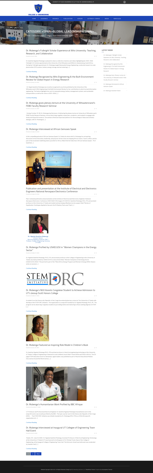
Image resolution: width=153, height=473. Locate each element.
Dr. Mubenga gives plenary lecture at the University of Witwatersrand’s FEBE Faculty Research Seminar (60, 104)
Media (107, 18)
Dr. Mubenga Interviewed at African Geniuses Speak (51, 129)
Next (38, 454)
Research (56, 18)
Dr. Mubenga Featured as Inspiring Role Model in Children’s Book (57, 345)
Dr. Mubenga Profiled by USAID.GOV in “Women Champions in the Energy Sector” (61, 248)
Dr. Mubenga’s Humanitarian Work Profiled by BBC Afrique (54, 404)
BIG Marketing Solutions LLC (78, 469)
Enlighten (97, 469)
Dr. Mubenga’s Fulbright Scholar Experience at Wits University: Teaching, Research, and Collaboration (61, 52)
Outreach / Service (93, 18)
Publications (68, 18)
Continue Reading (31, 71)
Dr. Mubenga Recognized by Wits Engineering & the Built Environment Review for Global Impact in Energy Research (60, 78)
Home (34, 18)
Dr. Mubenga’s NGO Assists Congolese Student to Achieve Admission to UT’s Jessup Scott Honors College (60, 291)
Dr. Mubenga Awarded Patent (112, 90)
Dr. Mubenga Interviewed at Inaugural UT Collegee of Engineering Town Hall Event (60, 429)
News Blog (117, 18)
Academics (44, 18)
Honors (80, 18)
